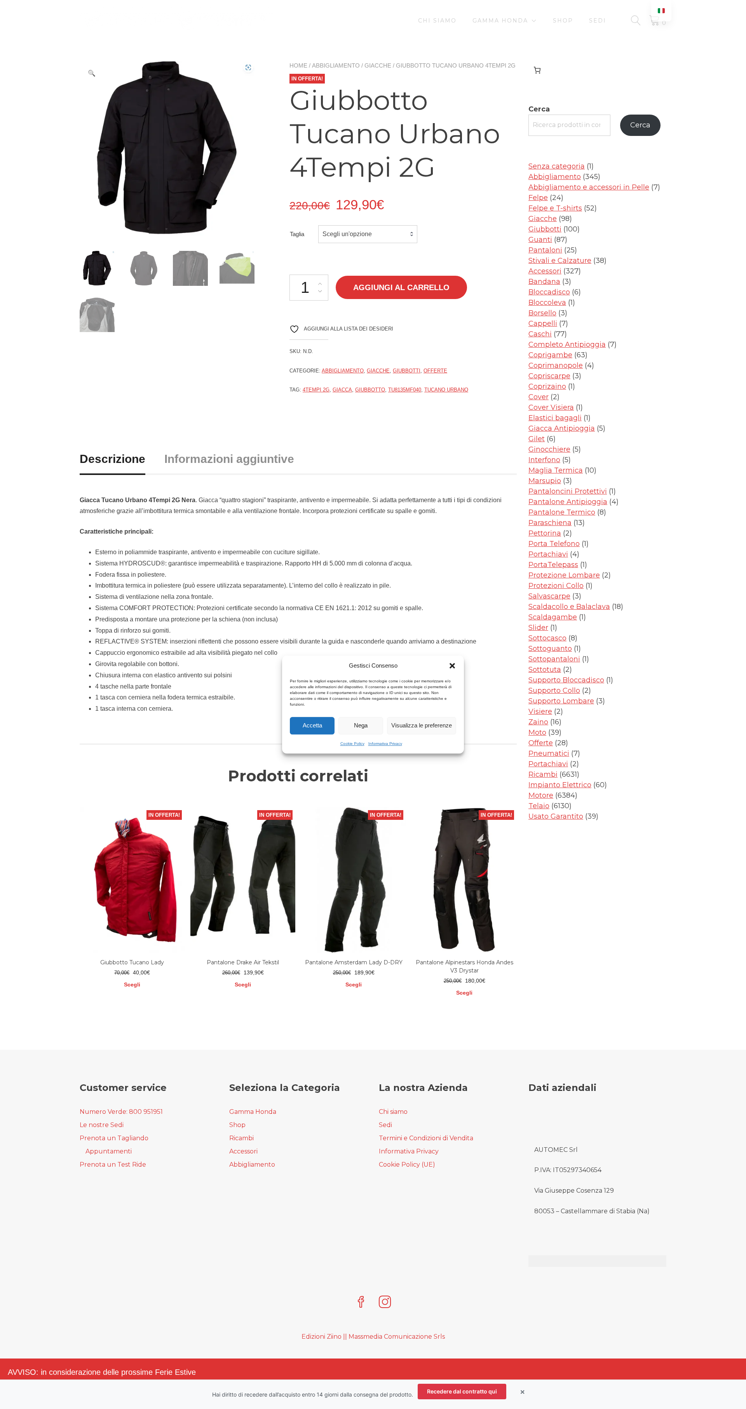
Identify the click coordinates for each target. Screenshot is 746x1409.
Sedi (597, 20)
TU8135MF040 (404, 390)
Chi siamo (437, 20)
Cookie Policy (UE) (407, 1164)
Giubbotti (406, 371)
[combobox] (367, 234)
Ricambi (241, 1138)
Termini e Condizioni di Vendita (426, 1138)
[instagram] (385, 1303)
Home (298, 65)
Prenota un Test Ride (113, 1164)
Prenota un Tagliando (114, 1138)
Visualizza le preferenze (421, 725)
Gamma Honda (500, 20)
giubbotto (370, 390)
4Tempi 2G (316, 390)
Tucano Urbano (446, 390)
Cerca (539, 109)
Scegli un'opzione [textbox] (347, 234)
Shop (563, 20)
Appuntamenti (108, 1151)
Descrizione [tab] (112, 458)
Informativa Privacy (385, 743)
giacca (342, 390)
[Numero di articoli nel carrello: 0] (537, 70)
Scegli (132, 984)
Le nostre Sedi (102, 1125)
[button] (452, 666)
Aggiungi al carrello (401, 287)
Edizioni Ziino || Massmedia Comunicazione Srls (373, 1336)
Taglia (297, 234)
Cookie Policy (352, 743)
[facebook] (361, 1303)
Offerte (435, 371)
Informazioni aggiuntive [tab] (229, 458)
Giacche (377, 65)
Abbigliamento (336, 65)
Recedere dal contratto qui (462, 1391)
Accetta (312, 725)
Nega (361, 725)
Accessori (243, 1151)
